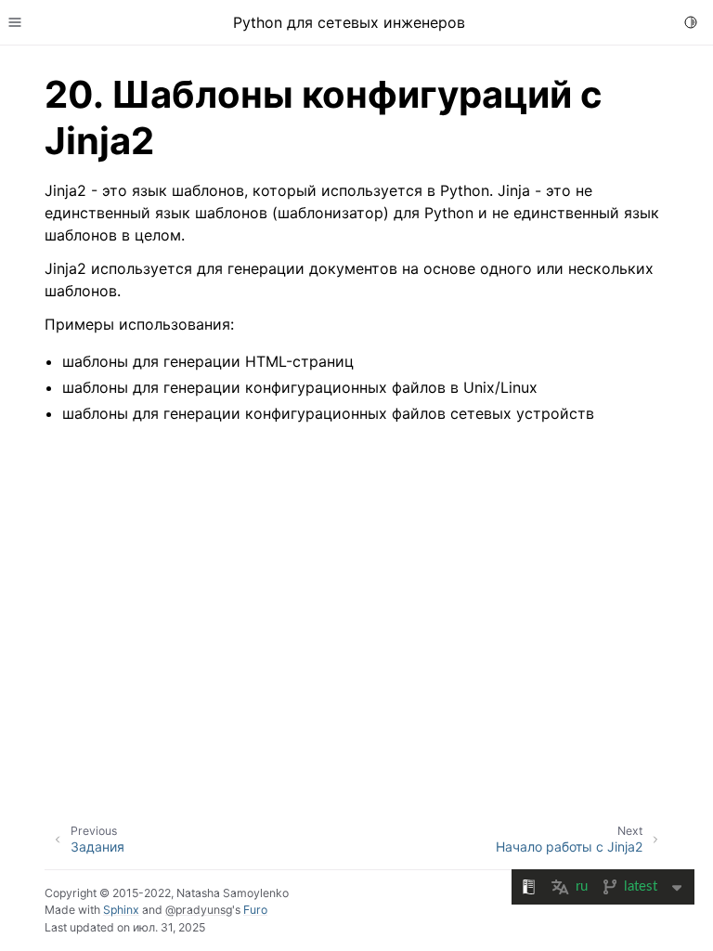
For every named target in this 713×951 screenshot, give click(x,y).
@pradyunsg (198, 910)
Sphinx (121, 910)
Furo (255, 910)
